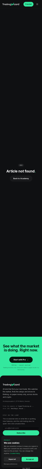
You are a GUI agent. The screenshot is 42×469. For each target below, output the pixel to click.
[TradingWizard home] (10, 4)
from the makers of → (18, 406)
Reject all (12, 459)
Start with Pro (21, 360)
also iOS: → (14, 408)
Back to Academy (21, 178)
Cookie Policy (15, 453)
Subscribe (21, 433)
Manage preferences (10, 464)
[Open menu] (37, 4)
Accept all (30, 459)
